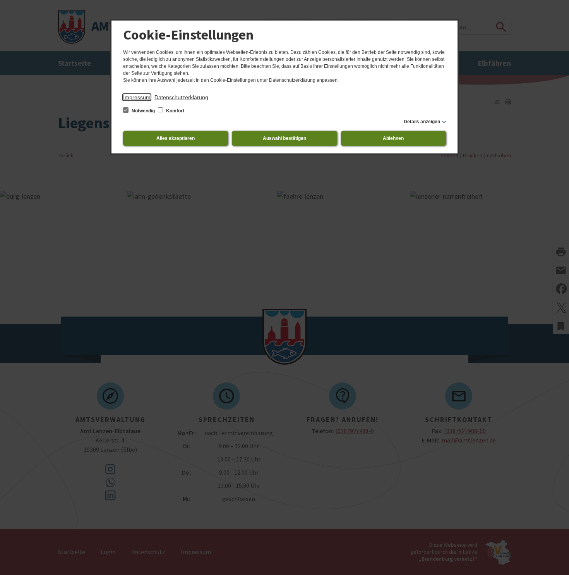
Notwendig (143, 111)
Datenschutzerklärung (181, 97)
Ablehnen (393, 138)
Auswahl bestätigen (284, 138)
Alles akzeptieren (175, 138)
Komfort (174, 111)
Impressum (137, 97)
